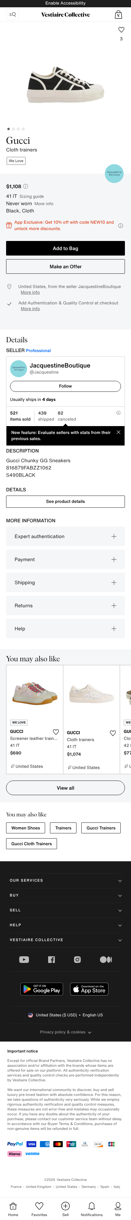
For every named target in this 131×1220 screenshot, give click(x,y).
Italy (117, 1186)
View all (65, 787)
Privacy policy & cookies (63, 1032)
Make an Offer (66, 266)
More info (43, 203)
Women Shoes (25, 828)
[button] (118, 14)
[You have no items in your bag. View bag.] (118, 14)
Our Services (26, 880)
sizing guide (31, 196)
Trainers (63, 828)
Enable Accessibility (65, 3)
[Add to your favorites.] (56, 732)
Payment (25, 559)
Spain (104, 1186)
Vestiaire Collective (36, 940)
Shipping (25, 582)
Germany (88, 1186)
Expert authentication (40, 536)
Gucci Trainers (101, 828)
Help (20, 628)
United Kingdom (38, 1186)
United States (66, 1186)
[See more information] (120, 225)
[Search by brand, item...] (12, 14)
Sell (15, 910)
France (16, 1186)
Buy (14, 895)
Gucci (18, 141)
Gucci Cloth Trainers (31, 844)
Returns (24, 605)
